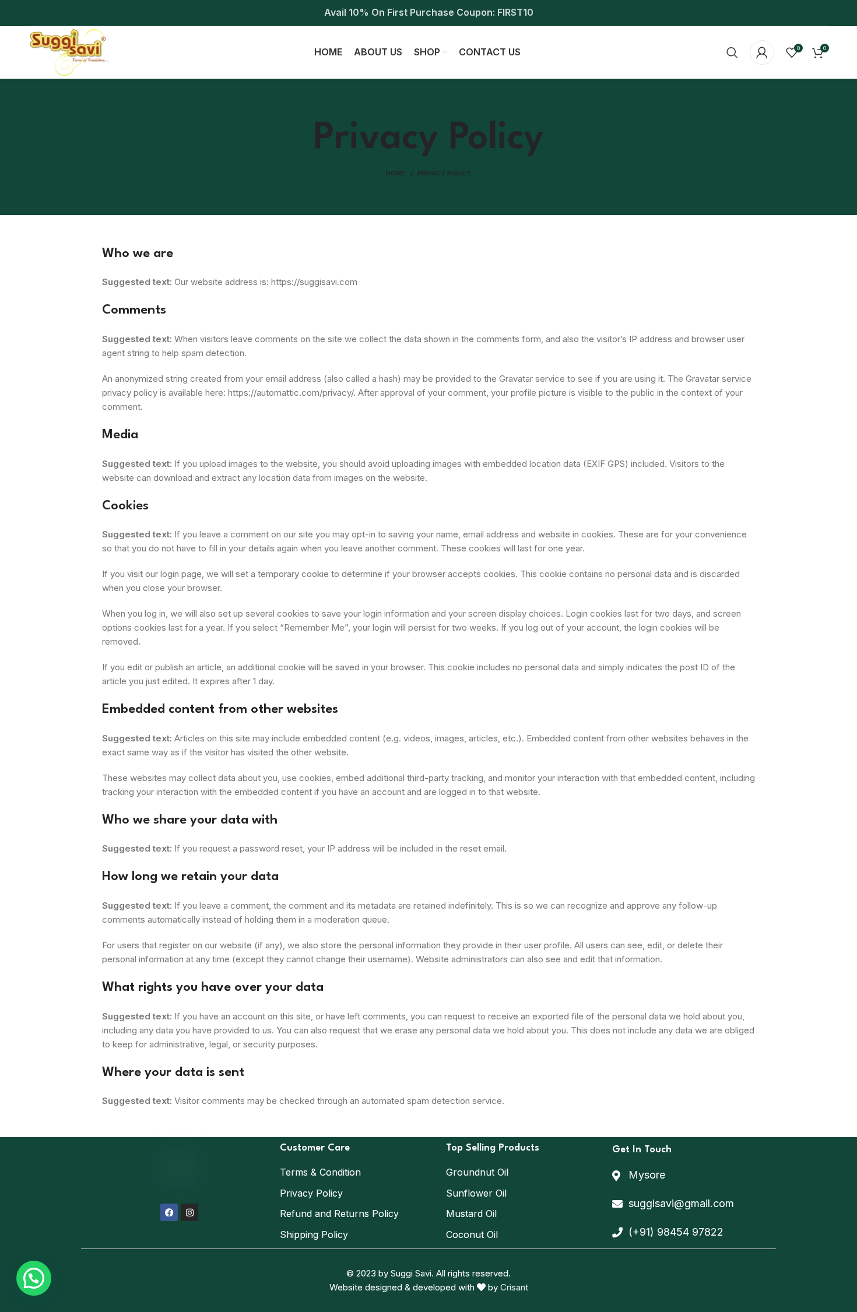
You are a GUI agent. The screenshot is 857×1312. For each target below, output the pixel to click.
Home (396, 173)
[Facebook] (169, 1212)
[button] (33, 1278)
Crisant (514, 1287)
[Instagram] (189, 1212)
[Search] (732, 52)
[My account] (762, 52)
